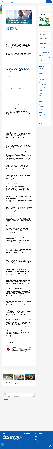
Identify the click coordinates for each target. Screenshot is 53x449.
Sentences (41, 115)
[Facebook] (7, 28)
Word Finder (37, 435)
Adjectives (41, 68)
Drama (40, 76)
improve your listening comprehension (21, 68)
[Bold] (7, 396)
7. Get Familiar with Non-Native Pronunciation (14, 85)
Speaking (40, 117)
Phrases (40, 101)
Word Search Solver (38, 441)
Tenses (40, 118)
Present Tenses (41, 106)
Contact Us (26, 438)
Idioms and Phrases (42, 84)
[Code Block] (15, 396)
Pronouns (40, 107)
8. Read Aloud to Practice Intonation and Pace (14, 86)
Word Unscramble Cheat (39, 442)
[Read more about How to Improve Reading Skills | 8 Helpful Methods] (8, 377)
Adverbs (40, 70)
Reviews (40, 112)
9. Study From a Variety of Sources (13, 87)
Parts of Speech (42, 96)
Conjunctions (41, 74)
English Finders (19, 348)
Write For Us (27, 439)
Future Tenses (41, 79)
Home (11, 1)
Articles (40, 71)
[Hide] (0, 15)
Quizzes (11, 2)
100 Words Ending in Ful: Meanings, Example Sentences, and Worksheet (44, 49)
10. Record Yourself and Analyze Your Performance (16, 88)
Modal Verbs (41, 93)
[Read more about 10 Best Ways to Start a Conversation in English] (30, 377)
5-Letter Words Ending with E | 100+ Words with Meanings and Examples (44, 59)
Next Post (34, 367)
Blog (14, 1)
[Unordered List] (13, 396)
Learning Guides (42, 87)
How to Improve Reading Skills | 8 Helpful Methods (6, 382)
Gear (40, 81)
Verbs (40, 120)
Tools (30, 1)
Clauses (40, 73)
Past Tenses (41, 98)
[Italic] (8, 396)
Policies (26, 435)
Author (7, 345)
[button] (44, 1)
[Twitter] (8, 28)
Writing (40, 123)
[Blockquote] (14, 396)
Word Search (24, 1)
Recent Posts (10, 345)
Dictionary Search (38, 439)
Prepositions (41, 104)
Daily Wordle (37, 436)
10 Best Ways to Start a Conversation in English (29, 382)
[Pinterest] (12, 28)
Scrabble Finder (38, 438)
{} (17, 396)
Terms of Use (27, 441)
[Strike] (10, 396)
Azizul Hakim (13, 347)
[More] (15, 28)
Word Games (19, 1)
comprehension (26, 132)
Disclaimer (26, 436)
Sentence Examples (42, 114)
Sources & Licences (28, 442)
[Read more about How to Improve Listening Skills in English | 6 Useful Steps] (19, 377)
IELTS (40, 85)
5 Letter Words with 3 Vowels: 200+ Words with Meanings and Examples (44, 43)
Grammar (34, 1)
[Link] (16, 396)
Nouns (40, 95)
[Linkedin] (10, 28)
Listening (40, 90)
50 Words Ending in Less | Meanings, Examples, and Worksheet (43, 38)
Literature (41, 92)
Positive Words (41, 103)
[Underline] (9, 396)
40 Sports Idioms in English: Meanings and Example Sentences (44, 54)
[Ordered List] (12, 396)
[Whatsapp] (13, 28)
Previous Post (4, 367)
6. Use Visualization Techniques (12, 84)
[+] (18, 396)
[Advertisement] (19, 36)
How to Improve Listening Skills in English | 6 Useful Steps (19, 382)
